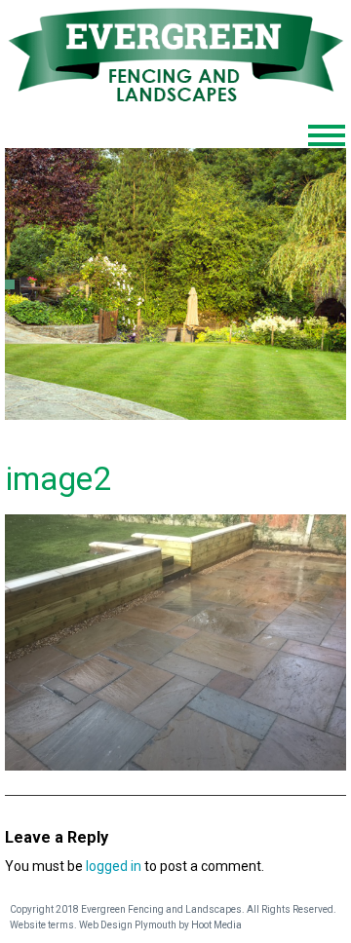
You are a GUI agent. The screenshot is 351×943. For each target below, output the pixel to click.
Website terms (42, 925)
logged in (113, 866)
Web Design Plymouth (127, 925)
